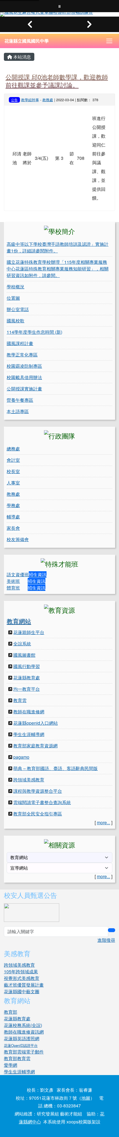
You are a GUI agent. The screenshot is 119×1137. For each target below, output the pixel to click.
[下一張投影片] (89, 24)
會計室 (13, 460)
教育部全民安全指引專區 (37, 813)
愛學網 (10, 1065)
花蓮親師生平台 (28, 632)
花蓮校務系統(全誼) (23, 1025)
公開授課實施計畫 (24, 388)
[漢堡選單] (109, 40)
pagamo (21, 757)
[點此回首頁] (59, 14)
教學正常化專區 (22, 354)
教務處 (47, 99)
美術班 (13, 581)
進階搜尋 (106, 940)
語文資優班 (18, 574)
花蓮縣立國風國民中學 (26, 41)
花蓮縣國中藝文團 (21, 991)
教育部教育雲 (17, 1058)
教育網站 (19, 621)
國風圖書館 (24, 655)
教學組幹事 (30, 99)
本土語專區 (18, 411)
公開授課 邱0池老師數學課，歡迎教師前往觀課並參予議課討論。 (57, 80)
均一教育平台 (26, 689)
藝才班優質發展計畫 (24, 985)
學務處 (13, 505)
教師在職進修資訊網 (24, 1032)
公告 (14, 99)
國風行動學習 (26, 666)
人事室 (13, 482)
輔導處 (13, 516)
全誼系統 (22, 643)
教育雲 (20, 700)
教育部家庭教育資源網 (35, 745)
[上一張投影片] (30, 24)
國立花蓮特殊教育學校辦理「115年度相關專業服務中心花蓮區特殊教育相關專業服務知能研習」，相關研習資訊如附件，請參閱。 (57, 268)
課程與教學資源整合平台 (37, 791)
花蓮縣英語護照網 (21, 1038)
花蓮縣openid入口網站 (35, 723)
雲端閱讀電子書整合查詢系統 (42, 802)
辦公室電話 (18, 309)
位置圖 (13, 298)
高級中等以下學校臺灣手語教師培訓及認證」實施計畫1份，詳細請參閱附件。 (57, 247)
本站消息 (21, 57)
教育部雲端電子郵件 (24, 1052)
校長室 (13, 471)
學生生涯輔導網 (28, 734)
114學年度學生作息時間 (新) (34, 332)
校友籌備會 (18, 539)
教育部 (10, 1012)
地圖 (85, 1098)
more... (103, 822)
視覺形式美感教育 (21, 978)
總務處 (13, 448)
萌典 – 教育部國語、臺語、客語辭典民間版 (55, 768)
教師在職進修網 (28, 711)
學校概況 (15, 286)
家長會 (13, 528)
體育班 (13, 588)
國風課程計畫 (20, 343)
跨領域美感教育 (28, 779)
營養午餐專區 (20, 400)
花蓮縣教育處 (26, 677)
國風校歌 (15, 320)
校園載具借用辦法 (24, 377)
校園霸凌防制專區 (24, 366)
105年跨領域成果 (21, 971)
